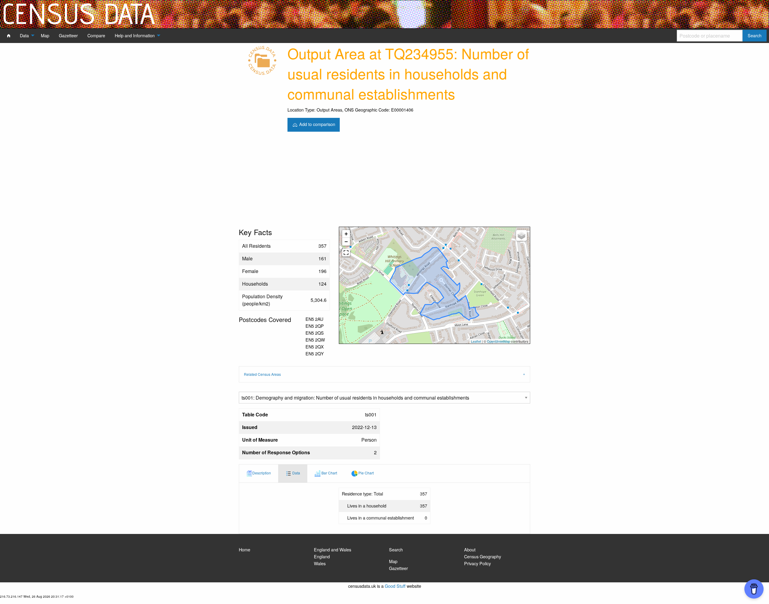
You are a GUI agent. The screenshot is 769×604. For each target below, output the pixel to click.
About (470, 549)
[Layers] (521, 235)
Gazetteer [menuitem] (68, 35)
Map (393, 561)
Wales (320, 563)
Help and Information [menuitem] (135, 35)
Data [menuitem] (24, 35)
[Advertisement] (384, 182)
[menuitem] (8, 35)
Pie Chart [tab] (365, 473)
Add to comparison (316, 124)
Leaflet (476, 341)
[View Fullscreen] (346, 252)
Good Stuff (395, 586)
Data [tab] (295, 473)
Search (396, 549)
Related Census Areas (262, 374)
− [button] (346, 241)
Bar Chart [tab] (329, 473)
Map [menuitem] (45, 35)
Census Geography (482, 556)
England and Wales (332, 549)
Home (244, 549)
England (322, 556)
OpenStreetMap (498, 341)
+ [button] (346, 234)
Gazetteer (398, 568)
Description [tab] (261, 473)
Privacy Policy (477, 563)
